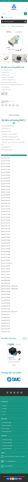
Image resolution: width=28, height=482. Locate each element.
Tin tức (3, 411)
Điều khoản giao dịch (6, 425)
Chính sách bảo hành (6, 448)
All (8, 26)
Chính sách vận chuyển (7, 445)
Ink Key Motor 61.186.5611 (14, 361)
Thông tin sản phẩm (14, 115)
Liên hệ (3, 414)
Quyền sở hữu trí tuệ (6, 431)
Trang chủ (4, 405)
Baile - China (11, 101)
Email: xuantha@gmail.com (10, 461)
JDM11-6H (6, 102)
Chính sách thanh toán (7, 442)
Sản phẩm (4, 408)
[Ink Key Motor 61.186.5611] (14, 351)
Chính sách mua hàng (7, 439)
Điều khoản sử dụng (6, 422)
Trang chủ (3, 26)
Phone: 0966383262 (8, 466)
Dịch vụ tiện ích (5, 428)
